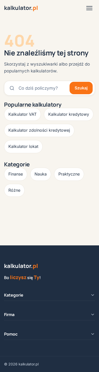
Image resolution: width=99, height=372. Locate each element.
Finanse (15, 174)
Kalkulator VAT (22, 114)
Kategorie (13, 295)
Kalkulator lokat (23, 146)
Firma (9, 314)
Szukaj (81, 87)
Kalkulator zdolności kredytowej (39, 130)
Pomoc (11, 334)
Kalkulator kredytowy (68, 114)
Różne (14, 190)
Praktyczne (69, 174)
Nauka (41, 174)
